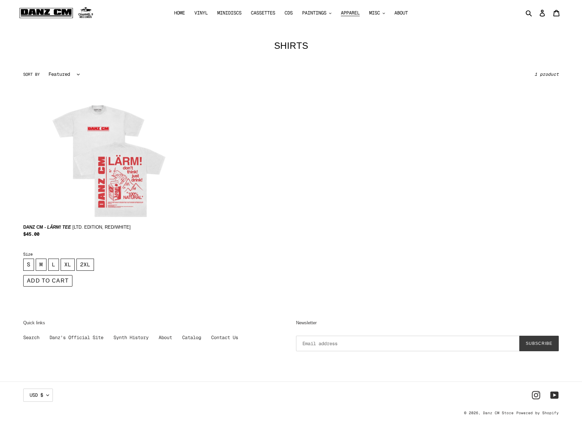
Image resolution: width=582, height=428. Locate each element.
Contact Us (224, 337)
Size (28, 254)
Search (31, 337)
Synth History (131, 337)
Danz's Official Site (76, 337)
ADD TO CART (48, 281)
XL (67, 264)
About (165, 337)
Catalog (191, 337)
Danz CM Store (498, 412)
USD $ (36, 395)
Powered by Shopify (537, 412)
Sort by (31, 74)
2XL (85, 264)
